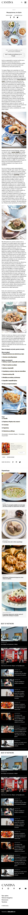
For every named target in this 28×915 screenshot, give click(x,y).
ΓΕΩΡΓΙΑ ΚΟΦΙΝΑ (9, 15)
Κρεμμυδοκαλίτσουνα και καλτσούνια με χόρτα (13, 354)
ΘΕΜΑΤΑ (14, 9)
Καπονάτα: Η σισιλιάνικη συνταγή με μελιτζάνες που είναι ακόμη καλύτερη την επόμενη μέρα (17, 447)
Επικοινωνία (5, 900)
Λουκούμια (5, 424)
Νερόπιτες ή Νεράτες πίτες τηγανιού (11, 421)
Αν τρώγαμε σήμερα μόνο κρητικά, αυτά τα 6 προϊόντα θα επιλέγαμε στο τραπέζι (13, 615)
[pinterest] (14, 17)
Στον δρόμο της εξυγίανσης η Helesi (9, 644)
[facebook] (10, 17)
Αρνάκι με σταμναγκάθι (8, 368)
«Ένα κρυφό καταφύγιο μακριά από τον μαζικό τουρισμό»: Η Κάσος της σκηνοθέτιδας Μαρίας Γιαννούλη (19, 695)
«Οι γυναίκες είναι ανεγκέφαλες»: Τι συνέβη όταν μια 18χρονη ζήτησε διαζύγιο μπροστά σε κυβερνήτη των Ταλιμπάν (19, 719)
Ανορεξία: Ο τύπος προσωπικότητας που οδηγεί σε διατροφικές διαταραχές (20, 673)
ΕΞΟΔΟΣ (4, 503)
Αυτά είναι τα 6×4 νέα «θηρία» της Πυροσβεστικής (12, 665)
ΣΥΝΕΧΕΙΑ (21, 452)
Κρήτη (3, 457)
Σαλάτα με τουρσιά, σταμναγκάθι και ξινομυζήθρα (14, 361)
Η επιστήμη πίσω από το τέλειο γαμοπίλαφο (12, 542)
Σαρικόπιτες (6, 428)
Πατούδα (5, 418)
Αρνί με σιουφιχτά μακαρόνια (10, 383)
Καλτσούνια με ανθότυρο (9, 431)
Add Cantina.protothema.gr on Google (13, 55)
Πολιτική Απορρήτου (7, 898)
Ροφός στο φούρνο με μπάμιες (10, 365)
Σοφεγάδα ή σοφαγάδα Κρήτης (10, 380)
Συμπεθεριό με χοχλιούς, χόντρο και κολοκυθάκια (14, 371)
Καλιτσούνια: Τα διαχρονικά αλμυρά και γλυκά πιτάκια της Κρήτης (13, 578)
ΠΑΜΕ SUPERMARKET (7, 612)
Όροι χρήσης (5, 895)
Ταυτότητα (4, 902)
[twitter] (17, 17)
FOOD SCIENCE (5, 540)
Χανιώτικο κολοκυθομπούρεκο (10, 357)
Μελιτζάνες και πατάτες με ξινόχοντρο (11, 377)
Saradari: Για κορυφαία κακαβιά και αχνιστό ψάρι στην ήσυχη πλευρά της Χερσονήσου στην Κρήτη (14, 505)
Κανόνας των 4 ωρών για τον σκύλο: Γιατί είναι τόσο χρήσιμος (20, 744)
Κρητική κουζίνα (10, 457)
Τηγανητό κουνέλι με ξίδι (8, 374)
